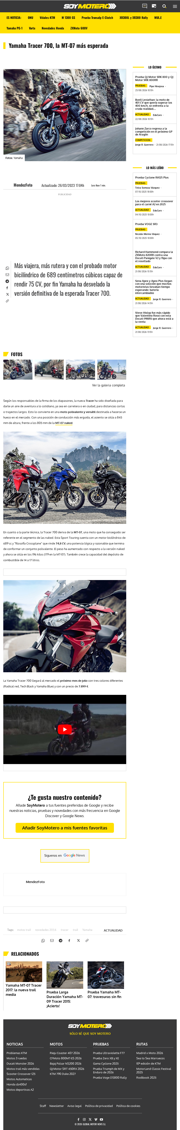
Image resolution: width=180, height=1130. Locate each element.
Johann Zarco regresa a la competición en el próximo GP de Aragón (153, 131)
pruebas (140, 85)
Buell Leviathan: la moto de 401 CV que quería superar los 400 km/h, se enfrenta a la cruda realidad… (153, 104)
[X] (7, 294)
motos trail (24, 930)
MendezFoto (23, 185)
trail (75, 930)
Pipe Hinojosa (156, 86)
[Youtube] (101, 1119)
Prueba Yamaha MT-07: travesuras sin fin (104, 994)
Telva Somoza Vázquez (147, 187)
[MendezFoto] (9, 184)
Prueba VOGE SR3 (146, 224)
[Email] (7, 274)
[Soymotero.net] (90, 6)
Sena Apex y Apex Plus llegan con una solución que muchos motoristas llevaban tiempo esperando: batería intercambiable (153, 287)
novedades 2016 (45, 930)
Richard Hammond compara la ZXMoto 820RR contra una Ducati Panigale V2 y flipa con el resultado (154, 256)
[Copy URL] (7, 300)
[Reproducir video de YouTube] (64, 729)
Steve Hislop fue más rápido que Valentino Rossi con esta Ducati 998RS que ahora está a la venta (154, 317)
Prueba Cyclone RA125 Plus (152, 177)
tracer (64, 930)
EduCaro (157, 115)
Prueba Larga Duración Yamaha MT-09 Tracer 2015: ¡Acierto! (65, 999)
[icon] (144, 6)
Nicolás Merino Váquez (147, 234)
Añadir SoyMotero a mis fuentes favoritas (64, 828)
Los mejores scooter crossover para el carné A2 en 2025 (154, 203)
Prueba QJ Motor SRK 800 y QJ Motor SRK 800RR (154, 78)
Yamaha (87, 930)
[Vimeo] (96, 1119)
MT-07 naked (63, 423)
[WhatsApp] (7, 267)
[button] (164, 6)
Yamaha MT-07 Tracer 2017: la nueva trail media (23, 990)
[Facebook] (7, 287)
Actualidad (113, 930)
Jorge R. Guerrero (144, 144)
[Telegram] (7, 281)
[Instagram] (84, 1119)
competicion (142, 140)
